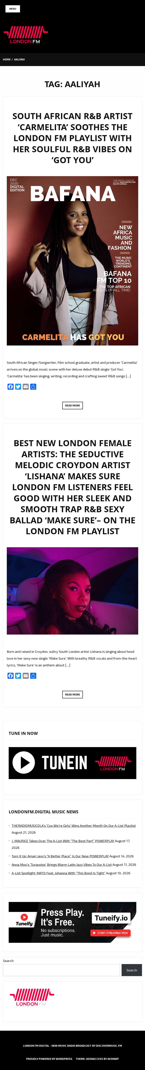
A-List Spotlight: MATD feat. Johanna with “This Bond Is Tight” (58, 873)
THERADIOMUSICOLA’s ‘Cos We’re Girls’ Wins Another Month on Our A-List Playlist (74, 825)
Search (8, 961)
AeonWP (113, 1058)
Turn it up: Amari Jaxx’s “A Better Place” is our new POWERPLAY (60, 856)
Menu (12, 8)
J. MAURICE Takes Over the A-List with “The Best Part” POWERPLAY (63, 841)
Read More (74, 406)
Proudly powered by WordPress (49, 1058)
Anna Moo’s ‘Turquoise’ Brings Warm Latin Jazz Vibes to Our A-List (62, 864)
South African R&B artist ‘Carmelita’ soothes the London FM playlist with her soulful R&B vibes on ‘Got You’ (72, 138)
